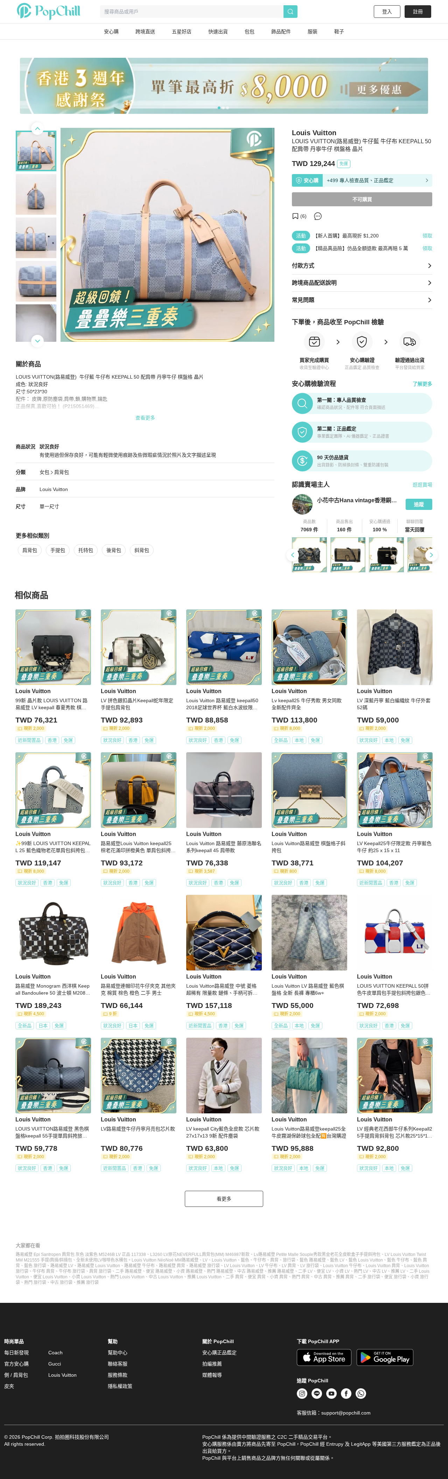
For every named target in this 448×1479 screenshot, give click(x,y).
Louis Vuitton (54, 489)
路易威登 (190, 1260)
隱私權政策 (120, 1386)
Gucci (54, 1364)
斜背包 (141, 550)
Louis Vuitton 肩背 (383, 1265)
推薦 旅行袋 (88, 1282)
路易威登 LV (61, 1265)
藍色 (245, 1260)
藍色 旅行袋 (35, 1265)
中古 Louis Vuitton (166, 1276)
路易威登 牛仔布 (139, 1265)
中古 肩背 (323, 1276)
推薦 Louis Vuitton (204, 1276)
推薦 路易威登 (281, 1271)
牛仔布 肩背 (44, 1271)
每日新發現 (16, 1352)
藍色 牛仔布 (398, 1260)
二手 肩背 (235, 1276)
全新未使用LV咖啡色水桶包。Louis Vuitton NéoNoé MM (129, 1260)
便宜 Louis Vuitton (50, 1276)
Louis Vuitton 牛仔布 (342, 1265)
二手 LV (305, 1271)
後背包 (113, 550)
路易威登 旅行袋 (204, 1265)
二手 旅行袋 (369, 1276)
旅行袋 (289, 1260)
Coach (55, 1352)
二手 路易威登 (128, 1271)
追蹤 (419, 504)
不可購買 (362, 199)
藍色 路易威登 (313, 1260)
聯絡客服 (117, 1364)
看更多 (224, 1199)
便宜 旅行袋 (395, 1276)
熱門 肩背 (301, 1276)
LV (205, 1260)
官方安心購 (16, 1364)
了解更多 (422, 384)
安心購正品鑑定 (219, 1352)
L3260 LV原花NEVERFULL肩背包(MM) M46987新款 (200, 1254)
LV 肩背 (289, 1265)
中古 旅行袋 (61, 1282)
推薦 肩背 (345, 1276)
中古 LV (379, 1271)
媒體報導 (212, 1375)
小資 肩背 (279, 1276)
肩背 (274, 1260)
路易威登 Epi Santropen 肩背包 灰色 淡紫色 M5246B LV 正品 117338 (81, 1254)
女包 (44, 472)
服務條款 (117, 1375)
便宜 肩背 (257, 1276)
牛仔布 (259, 1260)
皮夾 (9, 1386)
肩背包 (61, 472)
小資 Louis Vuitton (89, 1276)
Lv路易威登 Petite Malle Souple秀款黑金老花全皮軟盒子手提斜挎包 (317, 1254)
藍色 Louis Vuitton (366, 1260)
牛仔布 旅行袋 (72, 1271)
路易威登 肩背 (172, 1265)
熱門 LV (361, 1271)
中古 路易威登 (250, 1271)
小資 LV (342, 1271)
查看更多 (145, 418)
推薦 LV (398, 1271)
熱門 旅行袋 (35, 1282)
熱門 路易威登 (220, 1271)
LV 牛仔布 (268, 1265)
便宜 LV (324, 1271)
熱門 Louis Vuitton (127, 1276)
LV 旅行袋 (309, 1265)
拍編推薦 (212, 1364)
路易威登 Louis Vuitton (98, 1265)
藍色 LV (337, 1260)
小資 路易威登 (189, 1271)
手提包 (57, 550)
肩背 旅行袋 (100, 1271)
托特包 (85, 550)
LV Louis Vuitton (239, 1265)
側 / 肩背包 (16, 1375)
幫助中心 (117, 1352)
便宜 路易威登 (159, 1271)
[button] (309, 526)
